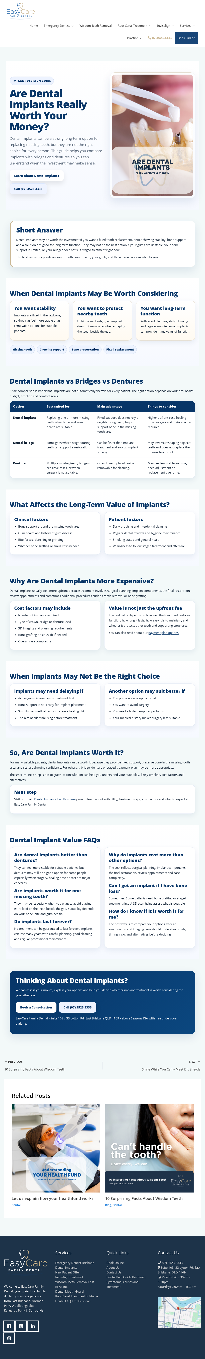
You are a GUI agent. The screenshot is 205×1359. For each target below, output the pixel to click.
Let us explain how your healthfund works (52, 1198)
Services (185, 26)
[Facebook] (10, 1326)
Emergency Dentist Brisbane (74, 1263)
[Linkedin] (34, 1326)
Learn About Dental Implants (36, 176)
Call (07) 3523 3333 (28, 189)
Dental (16, 1205)
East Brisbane (21, 1301)
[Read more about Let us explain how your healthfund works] (56, 1148)
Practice (132, 38)
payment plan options (163, 633)
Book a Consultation (36, 1007)
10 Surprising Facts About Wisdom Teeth (144, 1198)
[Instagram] (22, 1326)
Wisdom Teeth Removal (95, 26)
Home (33, 26)
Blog (108, 1205)
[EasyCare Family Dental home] (25, 1262)
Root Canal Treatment (132, 26)
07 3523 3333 (161, 38)
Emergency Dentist (57, 26)
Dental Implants (66, 1267)
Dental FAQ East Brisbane (72, 1301)
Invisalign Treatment (69, 1277)
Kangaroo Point (14, 1310)
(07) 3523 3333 (172, 1263)
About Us (113, 1267)
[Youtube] (10, 1338)
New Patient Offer (67, 1272)
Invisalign (163, 26)
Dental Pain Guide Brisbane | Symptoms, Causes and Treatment (127, 1282)
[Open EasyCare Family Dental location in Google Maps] (179, 1312)
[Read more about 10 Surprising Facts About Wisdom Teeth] (149, 1148)
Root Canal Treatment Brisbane (76, 1296)
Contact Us (114, 1272)
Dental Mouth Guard (69, 1291)
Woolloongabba (23, 1306)
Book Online (186, 38)
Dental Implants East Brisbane (54, 799)
